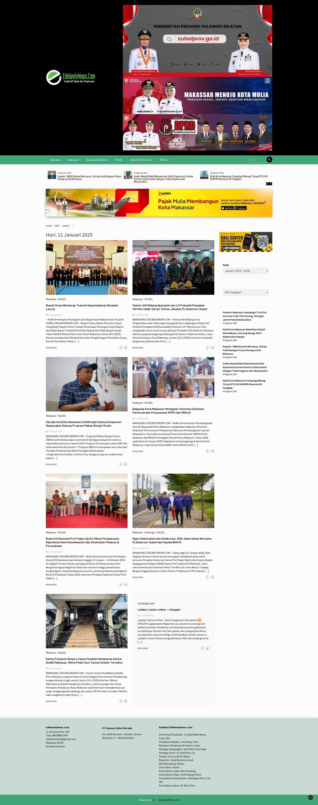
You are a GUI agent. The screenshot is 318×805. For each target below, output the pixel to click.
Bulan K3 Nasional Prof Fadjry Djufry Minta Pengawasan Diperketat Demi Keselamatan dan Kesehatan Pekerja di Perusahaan (82, 542)
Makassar (51, 299)
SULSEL (62, 299)
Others (163, 159)
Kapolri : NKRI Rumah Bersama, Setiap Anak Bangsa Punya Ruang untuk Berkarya (89, 178)
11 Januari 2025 (55, 315)
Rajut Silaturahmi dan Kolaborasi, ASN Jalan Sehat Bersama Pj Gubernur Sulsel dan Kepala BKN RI (172, 540)
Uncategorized (146, 603)
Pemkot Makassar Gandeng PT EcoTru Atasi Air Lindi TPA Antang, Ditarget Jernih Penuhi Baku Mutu (245, 316)
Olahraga (149, 532)
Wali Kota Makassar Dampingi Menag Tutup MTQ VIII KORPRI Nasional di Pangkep (239, 178)
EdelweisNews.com (169, 800)
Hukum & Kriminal (140, 159)
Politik (118, 159)
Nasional (73, 159)
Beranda (55, 159)
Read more (51, 348)
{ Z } (154, 800)
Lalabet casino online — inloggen (159, 609)
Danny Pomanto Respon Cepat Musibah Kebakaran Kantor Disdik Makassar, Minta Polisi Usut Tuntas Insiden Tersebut (84, 660)
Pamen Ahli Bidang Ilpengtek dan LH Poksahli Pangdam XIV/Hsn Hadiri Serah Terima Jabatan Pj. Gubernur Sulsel (169, 307)
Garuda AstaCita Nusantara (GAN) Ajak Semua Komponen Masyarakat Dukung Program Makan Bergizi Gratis (83, 423)
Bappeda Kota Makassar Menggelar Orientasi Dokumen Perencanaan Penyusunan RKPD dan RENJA (168, 410)
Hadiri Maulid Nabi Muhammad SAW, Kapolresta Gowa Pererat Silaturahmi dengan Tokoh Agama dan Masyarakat (163, 179)
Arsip (226, 265)
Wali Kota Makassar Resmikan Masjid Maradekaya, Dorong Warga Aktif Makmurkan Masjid (244, 333)
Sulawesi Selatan (96, 159)
